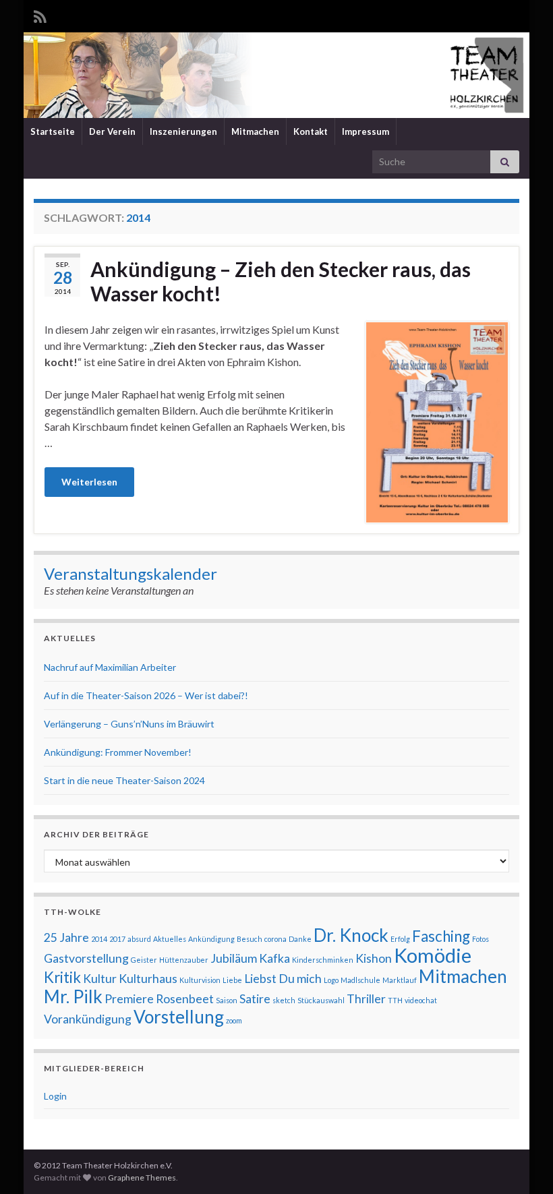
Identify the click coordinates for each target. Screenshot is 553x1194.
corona (275, 938)
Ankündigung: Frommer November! (118, 752)
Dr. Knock (351, 935)
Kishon (373, 958)
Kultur (100, 979)
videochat (421, 1000)
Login (55, 1096)
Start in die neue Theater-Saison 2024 (124, 780)
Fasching (441, 936)
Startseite (52, 131)
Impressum (365, 131)
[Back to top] (523, 1164)
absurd (139, 938)
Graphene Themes (142, 1177)
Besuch (249, 938)
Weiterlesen (89, 481)
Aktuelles (169, 938)
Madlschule (360, 980)
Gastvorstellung (86, 958)
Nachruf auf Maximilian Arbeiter (110, 667)
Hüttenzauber (183, 959)
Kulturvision (200, 980)
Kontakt (310, 131)
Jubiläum (233, 958)
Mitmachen (255, 131)
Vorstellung (179, 1016)
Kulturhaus (148, 979)
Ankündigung (211, 938)
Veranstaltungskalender (130, 573)
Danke (300, 938)
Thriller (366, 999)
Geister (144, 959)
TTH (395, 1000)
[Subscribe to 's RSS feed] (40, 14)
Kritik (62, 977)
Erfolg (400, 938)
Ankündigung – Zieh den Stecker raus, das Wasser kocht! (280, 281)
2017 (117, 938)
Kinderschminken (322, 959)
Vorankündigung (88, 1019)
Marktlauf (399, 980)
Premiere (129, 999)
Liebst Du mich (283, 979)
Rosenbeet (185, 999)
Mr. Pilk (73, 996)
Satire (254, 999)
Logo (331, 980)
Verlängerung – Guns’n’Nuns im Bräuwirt (129, 723)
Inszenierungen (183, 131)
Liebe (232, 980)
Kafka (274, 958)
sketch (283, 1000)
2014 (99, 938)
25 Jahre (66, 937)
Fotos (480, 938)
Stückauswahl (321, 1000)
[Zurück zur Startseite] (276, 75)
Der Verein (112, 131)
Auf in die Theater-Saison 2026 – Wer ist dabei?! (146, 695)
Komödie (432, 955)
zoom (234, 1020)
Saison (226, 1000)
